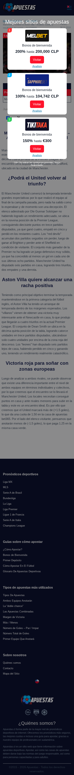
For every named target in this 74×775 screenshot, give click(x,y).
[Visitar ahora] (37, 36)
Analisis (37, 66)
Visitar (37, 59)
